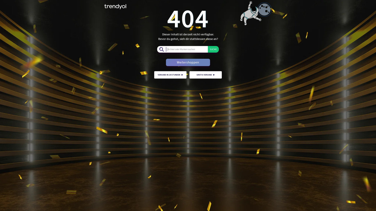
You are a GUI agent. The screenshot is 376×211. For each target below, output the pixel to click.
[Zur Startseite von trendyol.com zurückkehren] (115, 5)
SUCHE (213, 49)
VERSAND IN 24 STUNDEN (170, 74)
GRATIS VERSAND (206, 74)
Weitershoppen (188, 62)
